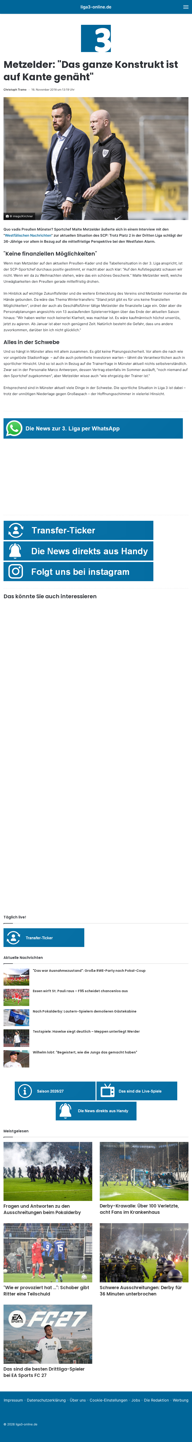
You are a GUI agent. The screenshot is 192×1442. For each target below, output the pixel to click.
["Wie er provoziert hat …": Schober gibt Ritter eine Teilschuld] (48, 1252)
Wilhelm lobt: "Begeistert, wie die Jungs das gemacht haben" (85, 1052)
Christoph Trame (15, 89)
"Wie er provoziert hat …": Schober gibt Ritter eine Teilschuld (46, 1290)
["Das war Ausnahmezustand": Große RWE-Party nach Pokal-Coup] (16, 977)
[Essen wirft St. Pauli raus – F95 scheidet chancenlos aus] (16, 997)
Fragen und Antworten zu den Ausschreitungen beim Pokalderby (42, 1209)
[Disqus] (96, 845)
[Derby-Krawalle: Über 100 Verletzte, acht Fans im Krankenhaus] (144, 1171)
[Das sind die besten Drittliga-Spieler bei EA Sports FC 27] (48, 1334)
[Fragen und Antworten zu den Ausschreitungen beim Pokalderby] (48, 1171)
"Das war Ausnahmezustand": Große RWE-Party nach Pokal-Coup (89, 970)
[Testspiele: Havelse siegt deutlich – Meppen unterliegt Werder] (16, 1038)
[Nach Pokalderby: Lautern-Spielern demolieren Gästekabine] (16, 1017)
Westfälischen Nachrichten (28, 235)
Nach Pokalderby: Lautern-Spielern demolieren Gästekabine (85, 1011)
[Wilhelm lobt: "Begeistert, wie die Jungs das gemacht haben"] (16, 1059)
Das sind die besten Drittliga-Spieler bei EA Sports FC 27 (44, 1372)
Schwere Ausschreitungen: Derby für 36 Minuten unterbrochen (141, 1290)
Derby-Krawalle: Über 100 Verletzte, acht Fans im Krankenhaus (139, 1209)
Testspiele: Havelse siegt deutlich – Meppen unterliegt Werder (86, 1031)
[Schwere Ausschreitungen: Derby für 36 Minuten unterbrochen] (144, 1252)
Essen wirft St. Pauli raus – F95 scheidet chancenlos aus (80, 991)
